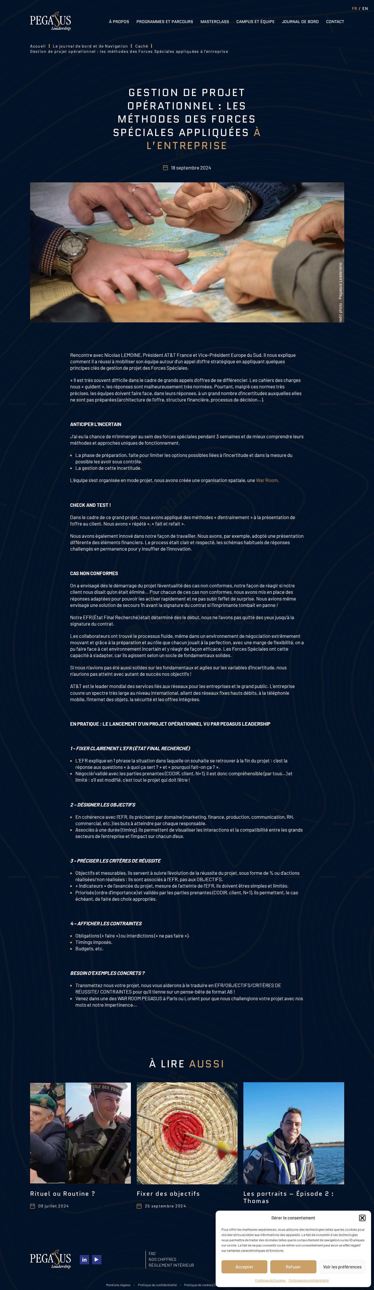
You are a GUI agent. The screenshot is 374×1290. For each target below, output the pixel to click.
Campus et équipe (255, 22)
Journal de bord (300, 22)
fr (354, 8)
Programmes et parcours (164, 22)
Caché (141, 45)
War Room (267, 480)
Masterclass (214, 22)
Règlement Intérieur (171, 1265)
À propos (119, 22)
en (365, 8)
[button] (362, 1218)
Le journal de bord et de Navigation (90, 45)
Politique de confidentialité (309, 1280)
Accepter (244, 1266)
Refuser (293, 1266)
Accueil (38, 45)
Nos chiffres (162, 1259)
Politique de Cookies (270, 1280)
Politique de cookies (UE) (202, 1285)
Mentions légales (118, 1285)
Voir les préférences (342, 1266)
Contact (335, 22)
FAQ (152, 1253)
